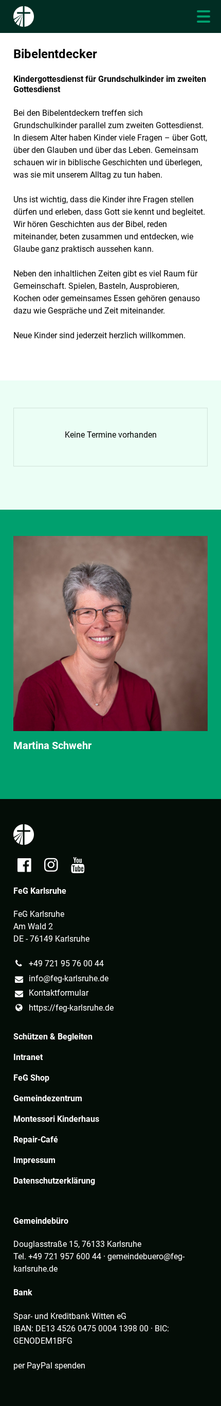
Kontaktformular (58, 993)
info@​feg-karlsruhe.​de (68, 978)
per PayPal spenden (49, 1365)
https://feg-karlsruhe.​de (71, 1008)
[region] (110, 654)
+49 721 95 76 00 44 (66, 963)
